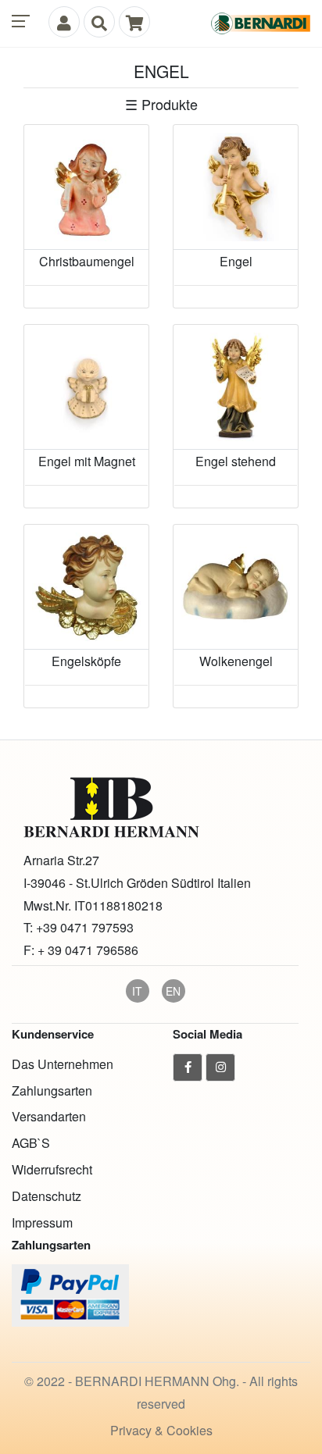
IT (137, 991)
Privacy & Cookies (161, 1430)
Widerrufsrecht (52, 1169)
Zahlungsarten (52, 1090)
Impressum (42, 1222)
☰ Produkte (161, 104)
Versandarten (49, 1116)
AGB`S (31, 1143)
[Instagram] (220, 1067)
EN (173, 991)
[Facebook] (187, 1067)
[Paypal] (70, 1294)
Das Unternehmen (62, 1064)
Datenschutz (46, 1196)
